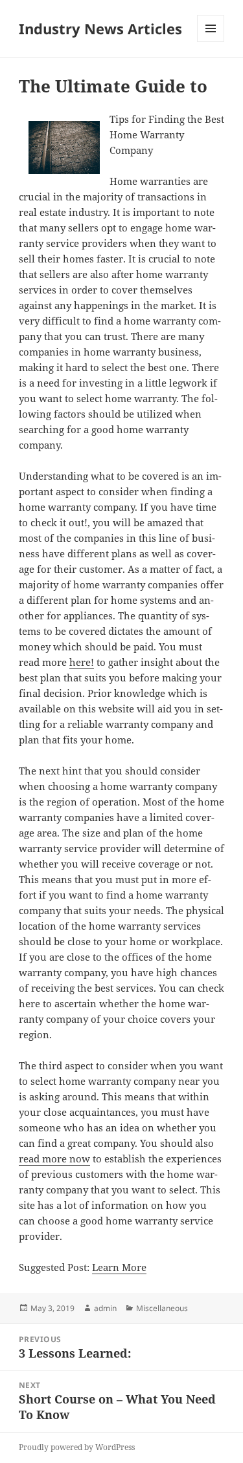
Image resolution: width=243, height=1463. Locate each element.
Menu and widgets (211, 41)
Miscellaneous (162, 1308)
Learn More (119, 1267)
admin (105, 1308)
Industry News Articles (100, 28)
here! (81, 662)
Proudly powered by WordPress (77, 1447)
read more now (54, 1158)
